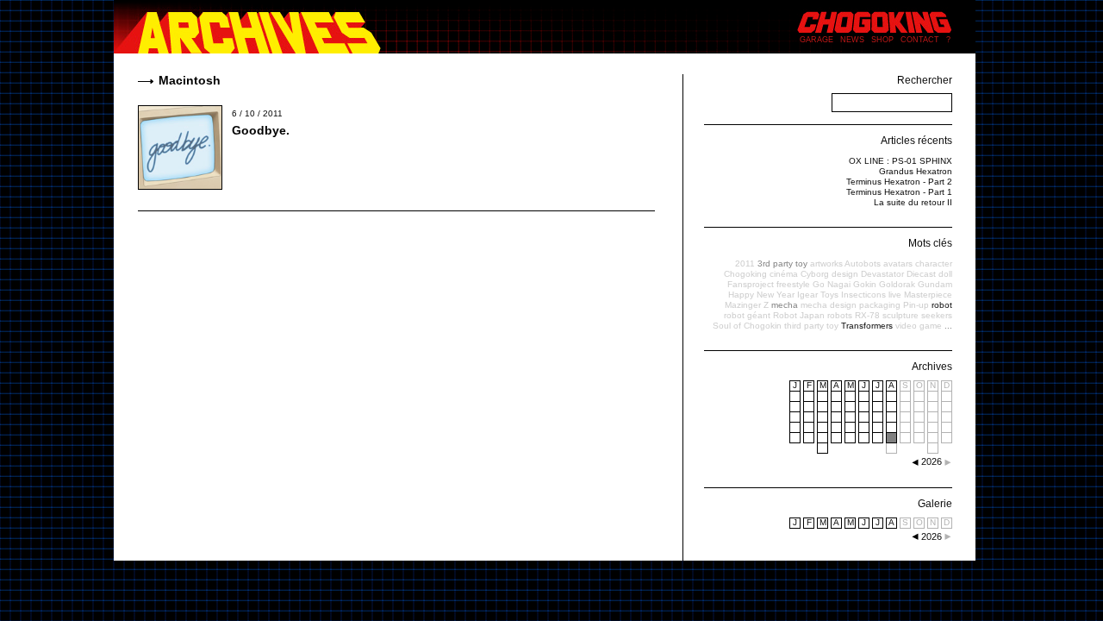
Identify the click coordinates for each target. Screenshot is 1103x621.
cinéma (784, 274)
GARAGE (816, 39)
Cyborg (815, 274)
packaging (879, 305)
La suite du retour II (913, 202)
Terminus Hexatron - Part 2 (899, 181)
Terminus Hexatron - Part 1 (899, 192)
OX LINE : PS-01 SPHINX (900, 161)
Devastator (882, 274)
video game (918, 325)
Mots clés (930, 243)
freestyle (793, 284)
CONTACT (919, 39)
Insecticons (863, 294)
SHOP (882, 39)
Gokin (864, 284)
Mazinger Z (747, 305)
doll (945, 274)
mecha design (829, 305)
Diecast (921, 274)
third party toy (811, 325)
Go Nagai (832, 284)
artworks (826, 263)
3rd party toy (782, 263)
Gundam (935, 284)
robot (942, 305)
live (894, 294)
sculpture (900, 315)
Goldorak (897, 284)
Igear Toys (817, 294)
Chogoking (745, 274)
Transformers (867, 325)
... (948, 325)
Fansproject (750, 284)
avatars (898, 263)
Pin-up (916, 305)
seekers (936, 315)
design (845, 274)
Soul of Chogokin (747, 325)
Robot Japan (799, 315)
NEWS (852, 39)
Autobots (862, 263)
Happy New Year (761, 294)
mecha (784, 305)
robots (839, 315)
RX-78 (867, 315)
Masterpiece (928, 294)
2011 (745, 263)
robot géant (747, 315)
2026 (931, 536)
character (933, 263)
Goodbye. (261, 130)
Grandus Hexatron (915, 171)
